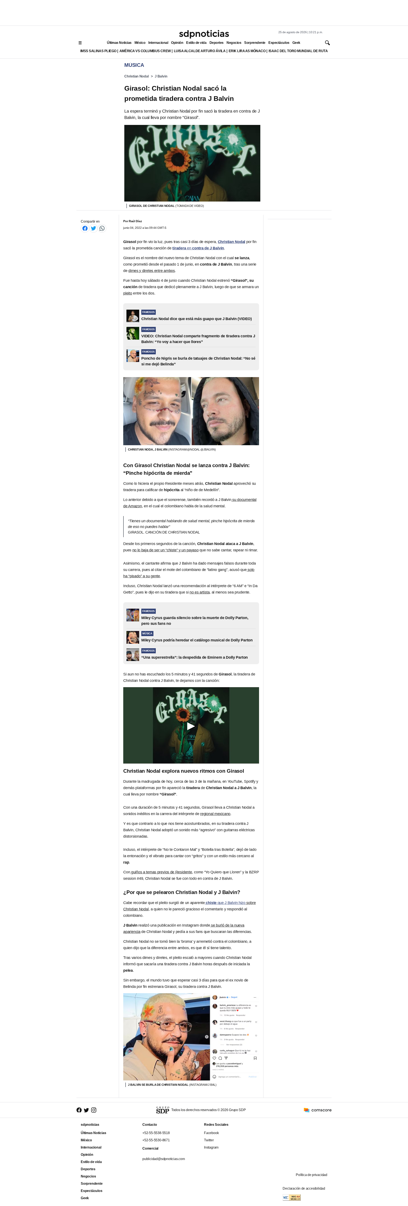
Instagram (211, 1147)
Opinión (177, 42)
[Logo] (204, 34)
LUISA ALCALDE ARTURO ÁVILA (200, 51)
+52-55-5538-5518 (156, 1133)
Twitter (209, 1140)
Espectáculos (278, 42)
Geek (296, 42)
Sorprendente (254, 42)
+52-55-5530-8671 (156, 1140)
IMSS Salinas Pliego (98, 51)
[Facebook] (85, 228)
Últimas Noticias (119, 42)
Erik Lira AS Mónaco (247, 51)
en (198, 248)
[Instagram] (93, 1110)
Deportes (217, 42)
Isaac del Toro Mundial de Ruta (298, 51)
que (225, 903)
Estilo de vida (196, 42)
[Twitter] (93, 228)
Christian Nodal (136, 76)
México (140, 42)
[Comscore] (318, 1110)
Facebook (211, 1133)
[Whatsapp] (102, 228)
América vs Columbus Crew (145, 51)
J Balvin (161, 76)
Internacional (158, 42)
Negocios (234, 42)
